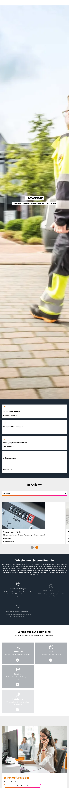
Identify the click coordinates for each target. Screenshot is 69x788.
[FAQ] (50, 660)
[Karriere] (17, 684)
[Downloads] (17, 660)
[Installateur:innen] (17, 709)
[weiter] (36, 547)
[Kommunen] (50, 686)
